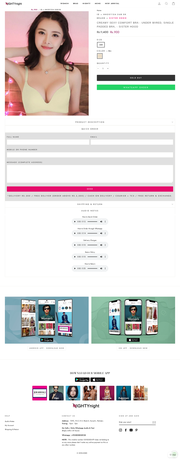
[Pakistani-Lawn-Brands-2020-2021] (140, 399)
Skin (99, 56)
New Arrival (112, 3)
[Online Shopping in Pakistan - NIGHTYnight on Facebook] (125, 430)
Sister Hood (118, 18)
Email (94, 137)
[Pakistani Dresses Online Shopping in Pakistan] (123, 399)
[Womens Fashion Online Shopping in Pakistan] (73, 399)
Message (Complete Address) (24, 162)
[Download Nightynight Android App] (82, 381)
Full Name (13, 137)
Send (90, 189)
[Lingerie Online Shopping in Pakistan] (107, 399)
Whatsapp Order (136, 87)
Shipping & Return (90, 204)
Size (99, 39)
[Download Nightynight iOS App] (97, 381)
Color (104, 51)
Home (99, 10)
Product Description (90, 122)
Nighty (87, 3)
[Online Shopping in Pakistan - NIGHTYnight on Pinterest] (136, 430)
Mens (98, 3)
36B (101, 44)
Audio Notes (9, 421)
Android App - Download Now (46, 348)
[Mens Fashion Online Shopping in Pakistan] (56, 399)
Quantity (103, 63)
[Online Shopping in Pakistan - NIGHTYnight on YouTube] (131, 430)
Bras (75, 3)
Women (64, 3)
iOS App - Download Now (133, 348)
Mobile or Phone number (22, 149)
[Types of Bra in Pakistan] (89, 399)
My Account (9, 425)
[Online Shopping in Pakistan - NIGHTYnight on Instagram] (120, 430)
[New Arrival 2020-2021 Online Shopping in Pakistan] (39, 399)
